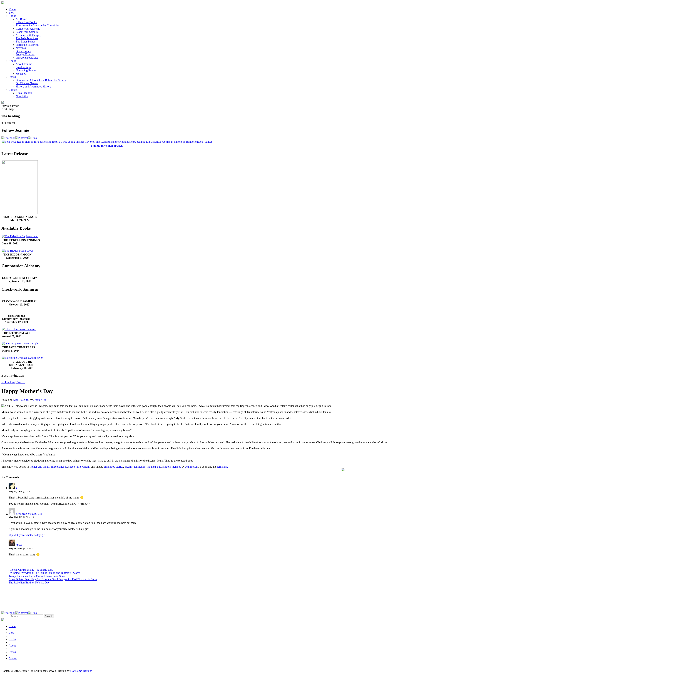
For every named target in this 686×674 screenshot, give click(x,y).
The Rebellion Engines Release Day (29, 582)
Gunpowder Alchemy (28, 28)
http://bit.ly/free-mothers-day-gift (27, 535)
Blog (11, 12)
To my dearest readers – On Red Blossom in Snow (37, 576)
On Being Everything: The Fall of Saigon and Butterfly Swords (44, 572)
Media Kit (21, 73)
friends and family (40, 466)
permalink (222, 466)
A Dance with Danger (28, 35)
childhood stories (113, 466)
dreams (129, 466)
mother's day (154, 466)
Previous (8, 382)
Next (20, 382)
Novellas (21, 47)
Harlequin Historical (27, 44)
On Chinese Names (27, 83)
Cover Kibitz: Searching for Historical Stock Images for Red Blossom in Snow (53, 579)
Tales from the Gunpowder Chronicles (37, 25)
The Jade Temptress (27, 38)
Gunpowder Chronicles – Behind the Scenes (41, 80)
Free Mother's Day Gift (29, 513)
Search (5, 616)
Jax (18, 488)
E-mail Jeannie (24, 92)
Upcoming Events (26, 70)
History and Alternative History (33, 86)
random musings (171, 466)
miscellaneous (59, 466)
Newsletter (22, 96)
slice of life (74, 466)
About (12, 60)
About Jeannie (24, 64)
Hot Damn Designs (81, 670)
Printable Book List (27, 57)
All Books (21, 19)
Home (12, 9)
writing (86, 466)
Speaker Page (23, 67)
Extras (12, 76)
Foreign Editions (25, 54)
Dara (19, 545)
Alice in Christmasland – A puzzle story (31, 569)
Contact (13, 89)
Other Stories (23, 51)
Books (12, 15)
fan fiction (139, 466)
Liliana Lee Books (26, 22)
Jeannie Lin (39, 399)
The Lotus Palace (25, 41)
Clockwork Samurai (27, 31)
